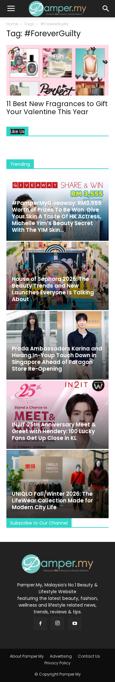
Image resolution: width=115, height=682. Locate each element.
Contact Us (89, 656)
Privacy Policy (57, 663)
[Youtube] (74, 623)
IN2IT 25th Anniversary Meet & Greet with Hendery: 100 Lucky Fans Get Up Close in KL (54, 431)
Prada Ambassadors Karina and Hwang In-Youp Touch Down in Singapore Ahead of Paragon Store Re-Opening (57, 359)
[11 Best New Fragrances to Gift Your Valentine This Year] (57, 70)
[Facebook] (40, 623)
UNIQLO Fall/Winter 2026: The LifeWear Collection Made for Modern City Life (52, 500)
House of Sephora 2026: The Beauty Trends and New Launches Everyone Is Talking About (53, 289)
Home (12, 24)
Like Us (17, 131)
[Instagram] (57, 623)
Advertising (61, 656)
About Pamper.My (27, 656)
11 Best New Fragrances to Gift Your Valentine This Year (57, 107)
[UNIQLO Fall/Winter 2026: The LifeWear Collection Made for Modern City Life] (57, 484)
